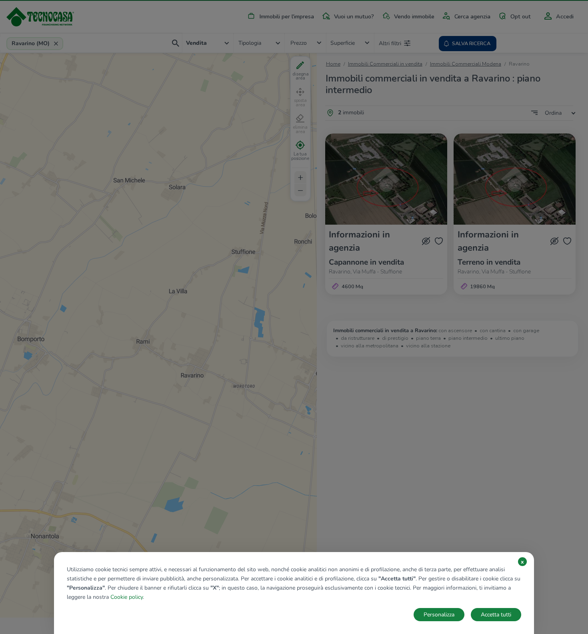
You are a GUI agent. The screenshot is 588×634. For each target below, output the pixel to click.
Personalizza (439, 614)
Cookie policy (126, 597)
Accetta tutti (496, 614)
